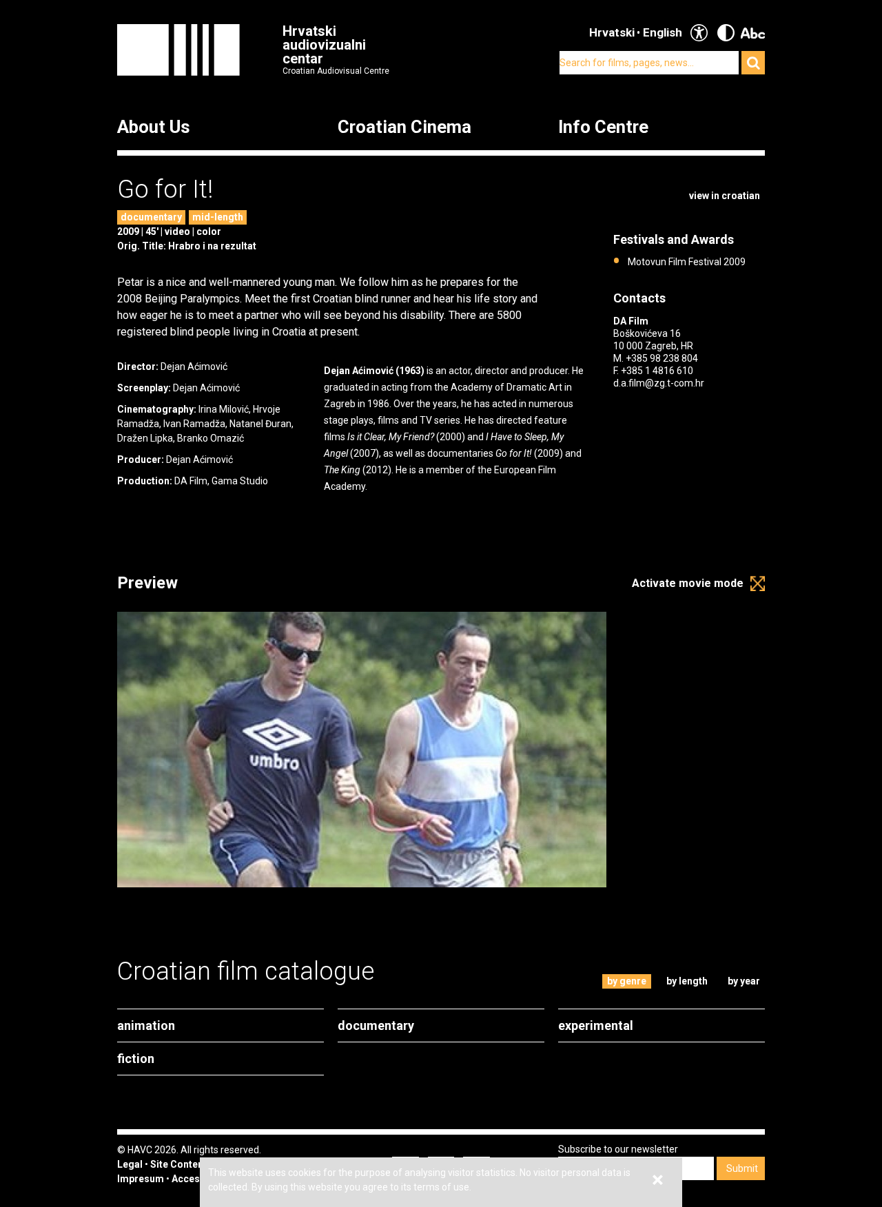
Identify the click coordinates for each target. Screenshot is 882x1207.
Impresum (140, 1178)
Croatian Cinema (404, 127)
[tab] (627, 981)
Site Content (178, 1164)
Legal (130, 1164)
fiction (135, 1058)
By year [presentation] (744, 981)
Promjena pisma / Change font (753, 32)
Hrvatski (612, 32)
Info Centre (603, 127)
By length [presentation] (687, 981)
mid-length (217, 217)
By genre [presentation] (626, 981)
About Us (153, 127)
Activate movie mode (687, 583)
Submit (742, 1168)
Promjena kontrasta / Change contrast (726, 32)
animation (146, 1025)
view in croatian (724, 195)
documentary (151, 217)
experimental (595, 1025)
